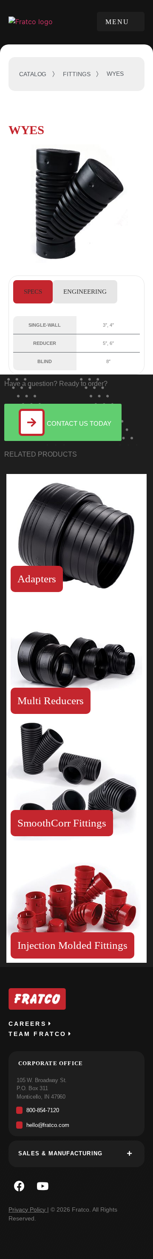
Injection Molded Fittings (72, 945)
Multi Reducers (50, 700)
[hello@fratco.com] (76, 1127)
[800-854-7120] (76, 1112)
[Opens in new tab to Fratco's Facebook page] (19, 1186)
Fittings (76, 74)
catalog (32, 74)
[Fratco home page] (33, 21)
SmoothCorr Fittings (61, 823)
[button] (120, 21)
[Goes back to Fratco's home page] (37, 999)
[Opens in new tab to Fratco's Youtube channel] (42, 1186)
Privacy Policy (26, 1209)
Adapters (36, 578)
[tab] (33, 291)
